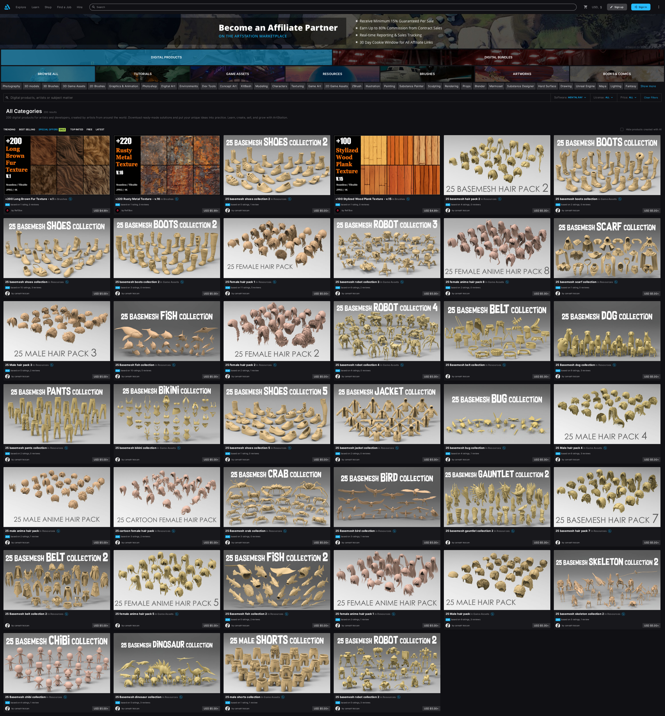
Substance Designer (520, 86)
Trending (9, 129)
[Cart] (586, 7)
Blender (480, 86)
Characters (279, 86)
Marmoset (496, 86)
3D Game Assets (74, 86)
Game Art (314, 86)
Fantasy (631, 86)
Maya (602, 86)
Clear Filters (651, 97)
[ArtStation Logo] (7, 7)
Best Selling (27, 129)
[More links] (659, 7)
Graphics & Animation (123, 86)
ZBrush (356, 86)
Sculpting (434, 86)
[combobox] (333, 7)
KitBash (246, 86)
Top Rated (76, 129)
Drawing (566, 86)
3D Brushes (51, 86)
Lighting (616, 86)
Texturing (297, 86)
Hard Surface (547, 86)
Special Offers (52, 129)
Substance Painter (411, 86)
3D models (31, 86)
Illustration (373, 86)
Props (467, 86)
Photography (11, 86)
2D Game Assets (336, 86)
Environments (189, 86)
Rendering (451, 86)
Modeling (261, 86)
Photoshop (150, 86)
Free (89, 129)
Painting (389, 86)
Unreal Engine (585, 86)
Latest (100, 129)
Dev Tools (209, 86)
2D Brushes (97, 86)
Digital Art (168, 86)
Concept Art (228, 86)
